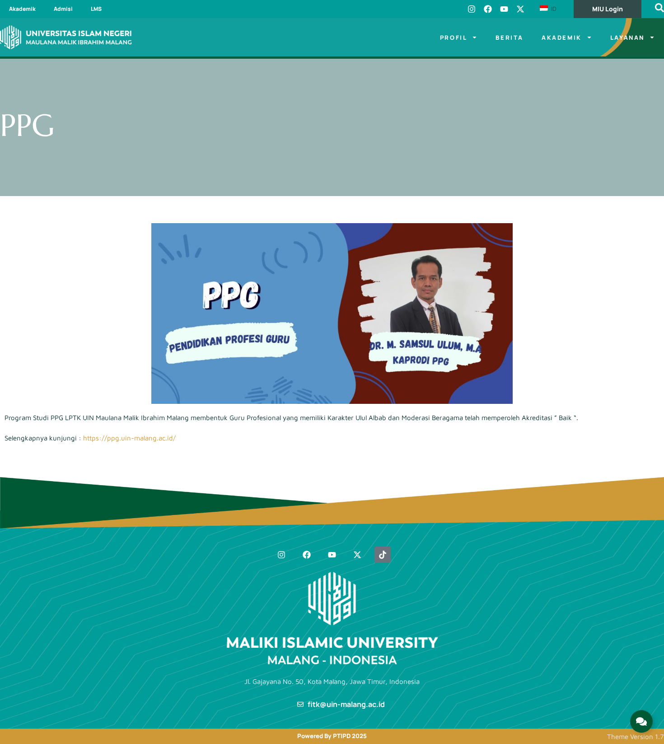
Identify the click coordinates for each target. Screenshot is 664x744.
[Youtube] (504, 9)
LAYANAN (627, 37)
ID (552, 8)
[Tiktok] (382, 555)
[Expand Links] (641, 721)
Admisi (63, 9)
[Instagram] (471, 9)
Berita (510, 37)
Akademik (22, 9)
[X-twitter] (520, 9)
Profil (454, 37)
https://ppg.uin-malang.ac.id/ (130, 438)
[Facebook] (488, 9)
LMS (96, 9)
